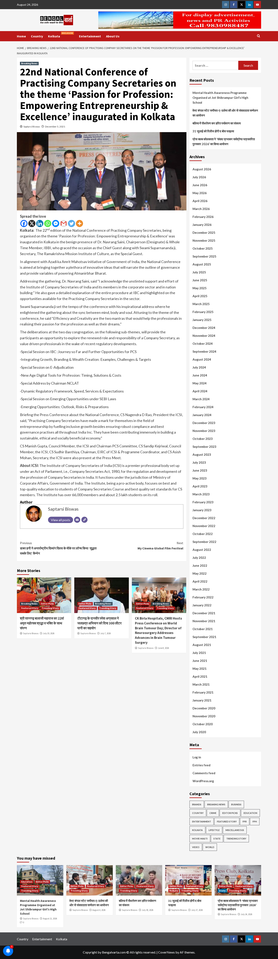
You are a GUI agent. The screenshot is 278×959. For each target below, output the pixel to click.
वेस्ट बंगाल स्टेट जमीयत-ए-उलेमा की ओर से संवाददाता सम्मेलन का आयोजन (225, 113)
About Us (112, 36)
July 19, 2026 (48, 633)
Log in (197, 757)
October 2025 (203, 248)
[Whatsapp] (47, 223)
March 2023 (201, 494)
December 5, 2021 (55, 126)
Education (250, 813)
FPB (245, 821)
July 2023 (199, 462)
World (209, 847)
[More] (79, 223)
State (216, 838)
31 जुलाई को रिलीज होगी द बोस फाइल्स (213, 131)
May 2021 (200, 668)
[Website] (84, 520)
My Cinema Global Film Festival (160, 545)
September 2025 (204, 256)
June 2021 (200, 660)
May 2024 (200, 383)
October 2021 (203, 629)
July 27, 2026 (197, 910)
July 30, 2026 (147, 910)
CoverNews (166, 952)
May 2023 (200, 478)
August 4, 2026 (98, 910)
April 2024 (200, 391)
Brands (196, 804)
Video (195, 847)
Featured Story (29, 608)
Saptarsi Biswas (31, 126)
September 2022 (204, 542)
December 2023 (204, 423)
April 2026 (200, 201)
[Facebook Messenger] (55, 223)
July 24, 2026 (246, 914)
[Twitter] (71, 223)
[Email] (77, 520)
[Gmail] (63, 223)
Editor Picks (47, 603)
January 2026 (202, 224)
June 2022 (200, 565)
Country (37, 36)
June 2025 (200, 280)
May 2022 (200, 573)
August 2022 (202, 549)
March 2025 (201, 304)
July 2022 (199, 557)
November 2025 (204, 240)
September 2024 (204, 351)
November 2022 (204, 526)
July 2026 (199, 177)
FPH (255, 821)
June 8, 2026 (163, 648)
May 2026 (200, 193)
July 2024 (199, 367)
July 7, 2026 (105, 633)
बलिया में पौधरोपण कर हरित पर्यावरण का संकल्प (217, 123)
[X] (31, 223)
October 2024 (203, 343)
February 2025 (203, 312)
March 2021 (201, 684)
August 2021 (202, 645)
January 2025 (202, 320)
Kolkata (60, 35)
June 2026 (200, 185)
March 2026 (201, 209)
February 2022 (203, 597)
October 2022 (203, 534)
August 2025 (202, 264)
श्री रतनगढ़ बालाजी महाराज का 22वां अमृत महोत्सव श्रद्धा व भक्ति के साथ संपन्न (42, 623)
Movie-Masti (200, 838)
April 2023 (200, 486)
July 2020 (199, 732)
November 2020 (204, 716)
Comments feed (204, 773)
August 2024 (202, 359)
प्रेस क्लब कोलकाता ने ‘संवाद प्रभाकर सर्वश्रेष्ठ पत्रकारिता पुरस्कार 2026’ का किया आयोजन (224, 141)
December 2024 (204, 327)
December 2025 (204, 232)
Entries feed (201, 765)
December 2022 (204, 518)
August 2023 (202, 454)
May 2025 (200, 288)
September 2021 (204, 637)
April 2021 (200, 676)
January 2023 (202, 510)
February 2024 (203, 407)
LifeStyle (214, 830)
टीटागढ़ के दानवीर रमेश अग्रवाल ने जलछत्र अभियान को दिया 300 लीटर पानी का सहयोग (99, 623)
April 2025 (200, 296)
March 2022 (201, 589)
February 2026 (203, 217)
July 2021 (199, 653)
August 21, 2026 (50, 918)
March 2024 (201, 399)
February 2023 (203, 502)
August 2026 (202, 169)
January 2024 (202, 415)
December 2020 (204, 708)
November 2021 (204, 621)
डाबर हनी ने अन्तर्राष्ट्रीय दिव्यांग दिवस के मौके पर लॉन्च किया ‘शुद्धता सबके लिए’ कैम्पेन (58, 548)
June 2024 (200, 375)
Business (236, 804)
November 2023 (204, 431)
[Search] (258, 36)
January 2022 (202, 605)
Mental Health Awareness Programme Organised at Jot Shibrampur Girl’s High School (220, 97)
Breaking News (29, 63)
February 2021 (203, 692)
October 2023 (203, 438)
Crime (212, 813)
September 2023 (204, 446)
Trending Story (50, 608)
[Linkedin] (39, 223)
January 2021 (202, 700)
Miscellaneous (234, 830)
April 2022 (200, 581)
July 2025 (199, 272)
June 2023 (200, 470)
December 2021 (204, 613)
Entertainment (90, 36)
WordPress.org (203, 781)
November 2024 (204, 335)
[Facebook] (23, 223)
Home (21, 36)
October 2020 (203, 724)
